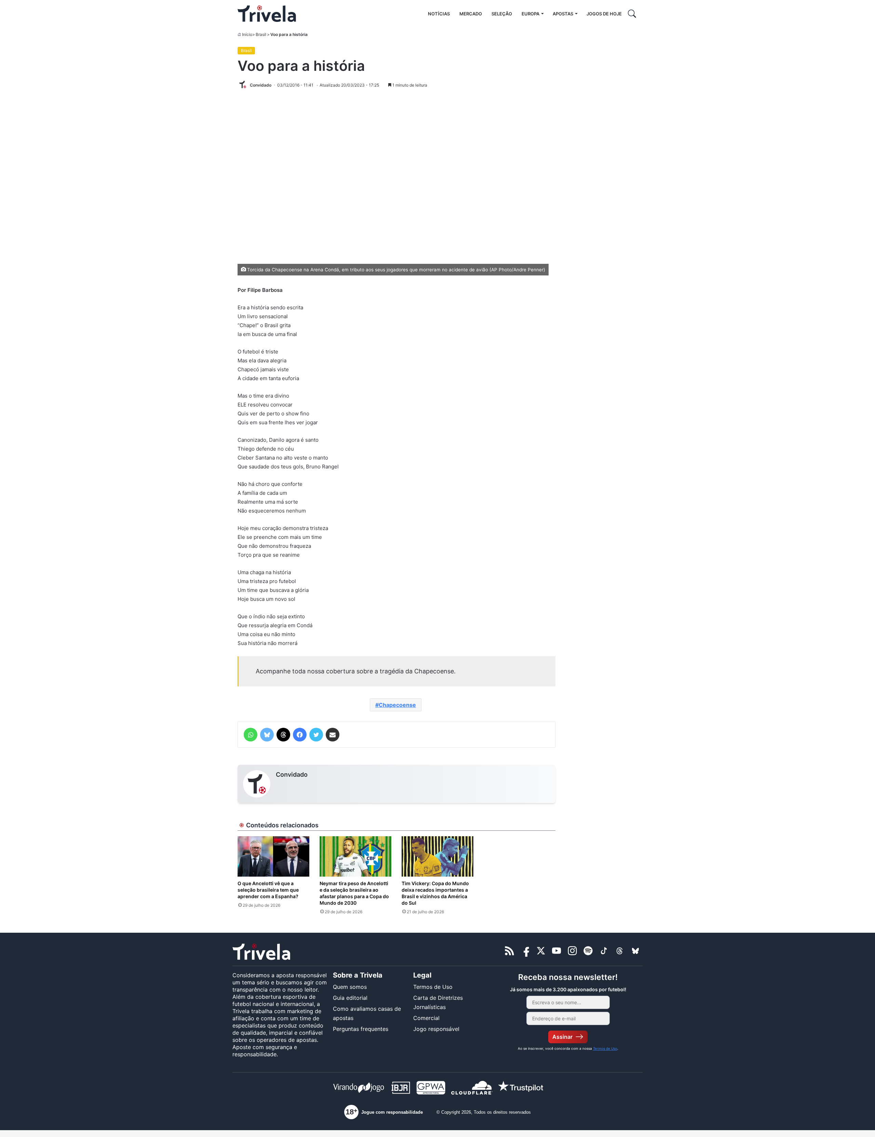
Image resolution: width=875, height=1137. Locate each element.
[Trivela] (267, 13)
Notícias (439, 13)
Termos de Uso (433, 986)
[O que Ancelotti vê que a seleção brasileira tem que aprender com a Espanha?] (273, 856)
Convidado (292, 774)
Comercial (426, 1018)
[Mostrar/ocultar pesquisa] (632, 13)
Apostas (563, 13)
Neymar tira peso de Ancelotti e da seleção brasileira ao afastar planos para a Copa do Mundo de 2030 (354, 893)
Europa (530, 13)
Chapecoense (397, 704)
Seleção (502, 13)
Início (247, 34)
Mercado (470, 13)
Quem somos (350, 986)
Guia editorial (350, 997)
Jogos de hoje (604, 13)
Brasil (261, 34)
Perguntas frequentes (360, 1028)
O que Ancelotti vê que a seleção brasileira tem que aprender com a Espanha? (268, 889)
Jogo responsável (436, 1028)
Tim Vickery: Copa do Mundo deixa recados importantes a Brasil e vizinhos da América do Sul (435, 893)
